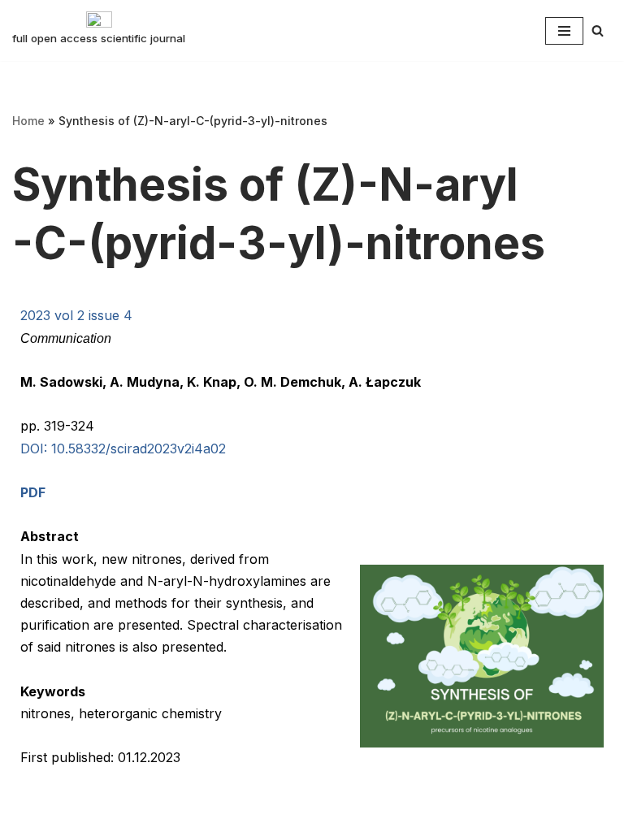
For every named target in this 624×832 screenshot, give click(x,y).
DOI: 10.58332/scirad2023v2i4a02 (123, 448)
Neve (29, 814)
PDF (33, 492)
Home (28, 121)
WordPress (168, 814)
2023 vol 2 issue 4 (76, 315)
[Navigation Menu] (564, 31)
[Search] (598, 30)
